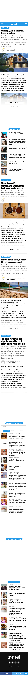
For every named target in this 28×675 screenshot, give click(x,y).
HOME (10, 666)
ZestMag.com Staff (11, 50)
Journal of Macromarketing (17, 317)
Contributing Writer (11, 362)
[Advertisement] (14, 11)
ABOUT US (16, 666)
